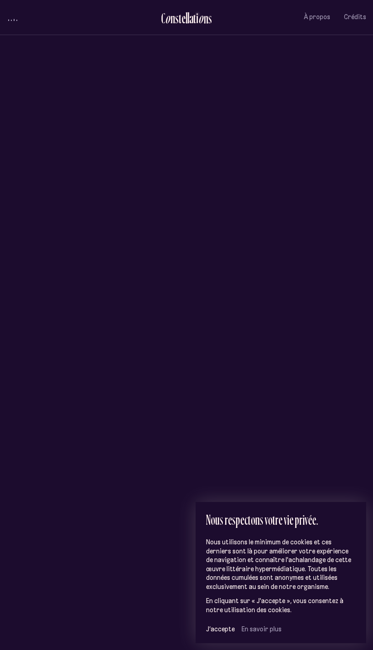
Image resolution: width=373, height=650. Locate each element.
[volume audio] (13, 17)
